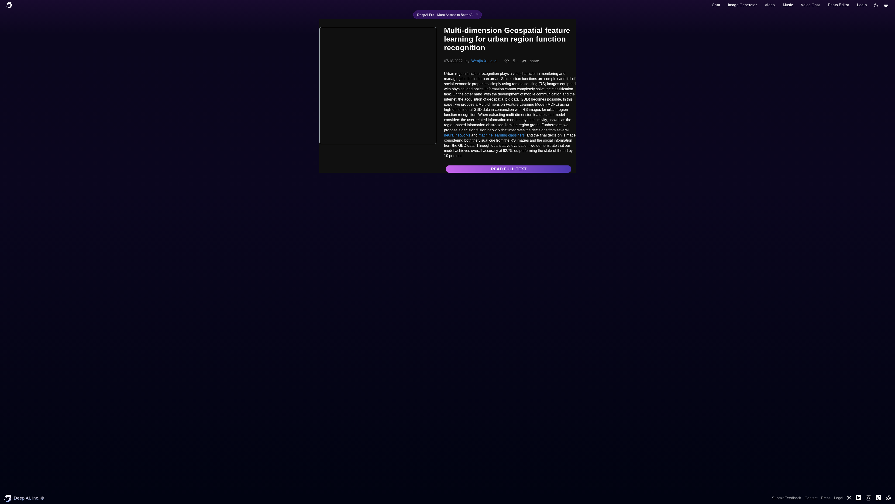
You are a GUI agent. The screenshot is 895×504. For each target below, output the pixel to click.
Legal (838, 498)
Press (825, 498)
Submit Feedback (786, 498)
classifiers (516, 135)
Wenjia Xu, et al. (484, 61)
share (534, 61)
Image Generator (742, 5)
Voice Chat (810, 5)
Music (788, 5)
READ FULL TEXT (509, 169)
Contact (811, 498)
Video (770, 5)
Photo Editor (838, 5)
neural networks (457, 135)
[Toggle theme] (876, 5)
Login (862, 5)
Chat (716, 5)
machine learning (492, 135)
